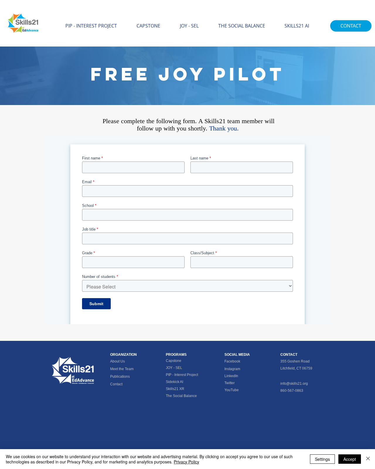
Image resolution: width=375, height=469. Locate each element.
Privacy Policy (186, 462)
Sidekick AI (174, 382)
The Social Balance (181, 396)
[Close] (367, 459)
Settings (322, 459)
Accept (349, 459)
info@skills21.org (294, 384)
